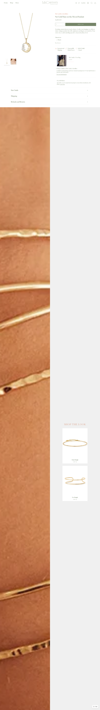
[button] (11, 3)
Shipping (14, 96)
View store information (61, 74)
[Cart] (95, 3)
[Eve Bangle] (75, 481)
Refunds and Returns (18, 102)
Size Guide (14, 90)
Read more (58, 43)
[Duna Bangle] (75, 443)
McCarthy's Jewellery (61, 14)
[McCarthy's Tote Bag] (61, 60)
